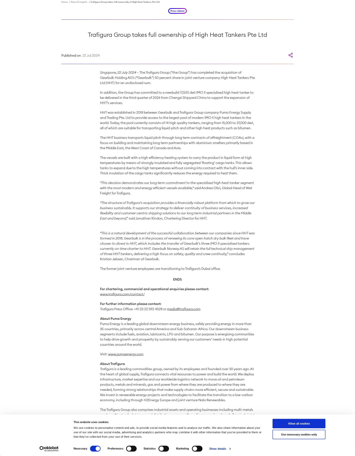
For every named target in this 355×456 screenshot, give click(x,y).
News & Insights (79, 2)
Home (64, 2)
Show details (217, 448)
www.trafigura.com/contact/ (122, 294)
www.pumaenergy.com (125, 354)
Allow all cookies (299, 423)
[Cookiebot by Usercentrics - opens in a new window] (49, 449)
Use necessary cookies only (299, 434)
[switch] (131, 449)
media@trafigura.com (183, 309)
